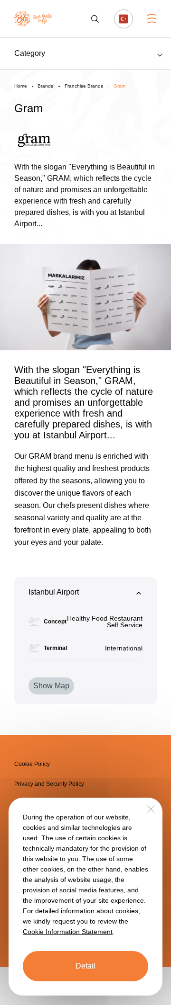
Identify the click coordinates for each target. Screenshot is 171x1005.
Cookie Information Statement (68, 931)
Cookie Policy (32, 764)
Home (20, 86)
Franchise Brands (84, 86)
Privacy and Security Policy (49, 784)
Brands (45, 86)
